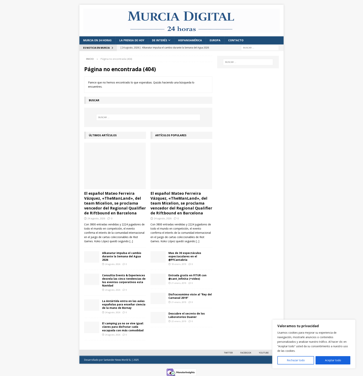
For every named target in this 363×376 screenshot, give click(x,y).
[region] (313, 344)
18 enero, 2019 (178, 264)
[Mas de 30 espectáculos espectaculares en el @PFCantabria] (158, 257)
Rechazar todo (296, 360)
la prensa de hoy (131, 40)
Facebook (245, 352)
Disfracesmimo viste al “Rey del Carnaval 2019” (190, 296)
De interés (159, 40)
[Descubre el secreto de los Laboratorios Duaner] (158, 317)
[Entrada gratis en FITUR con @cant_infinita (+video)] (158, 279)
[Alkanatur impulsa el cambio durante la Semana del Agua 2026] (91, 257)
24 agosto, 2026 (96, 218)
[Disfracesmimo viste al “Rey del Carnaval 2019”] (158, 298)
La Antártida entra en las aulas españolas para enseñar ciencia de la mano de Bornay (123, 304)
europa (215, 40)
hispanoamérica (190, 40)
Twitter (228, 352)
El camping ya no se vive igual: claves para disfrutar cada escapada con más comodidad (123, 327)
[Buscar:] (260, 47)
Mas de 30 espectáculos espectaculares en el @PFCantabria (184, 256)
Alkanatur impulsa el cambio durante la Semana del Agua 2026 (121, 256)
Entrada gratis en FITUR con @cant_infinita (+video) (187, 276)
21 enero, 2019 (178, 283)
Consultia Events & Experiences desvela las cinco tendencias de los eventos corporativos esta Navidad (124, 280)
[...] (131, 241)
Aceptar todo (333, 360)
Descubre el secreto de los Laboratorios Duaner (186, 315)
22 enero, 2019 (178, 321)
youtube (264, 352)
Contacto (236, 40)
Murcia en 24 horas (97, 40)
